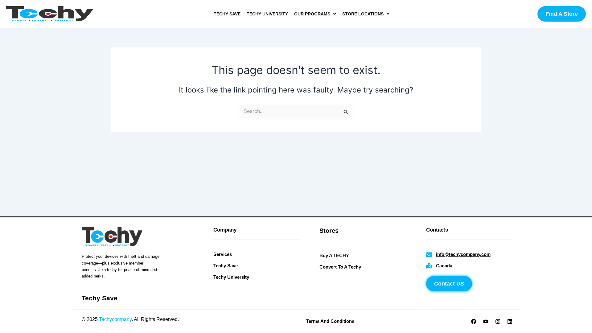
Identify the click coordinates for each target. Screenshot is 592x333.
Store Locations (363, 13)
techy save (227, 13)
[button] (315, 14)
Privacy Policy (195, 319)
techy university (267, 13)
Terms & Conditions (236, 319)
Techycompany (115, 319)
